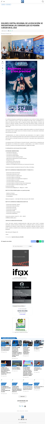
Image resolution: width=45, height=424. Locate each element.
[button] (2, 1)
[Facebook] (18, 419)
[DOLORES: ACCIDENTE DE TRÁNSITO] (39, 343)
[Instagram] (24, 419)
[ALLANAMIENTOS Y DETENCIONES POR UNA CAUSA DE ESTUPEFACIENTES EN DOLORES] (6, 382)
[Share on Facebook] (7, 31)
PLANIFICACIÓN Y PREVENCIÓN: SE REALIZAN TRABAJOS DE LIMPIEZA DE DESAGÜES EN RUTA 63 (17, 389)
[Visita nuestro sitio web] (22, 406)
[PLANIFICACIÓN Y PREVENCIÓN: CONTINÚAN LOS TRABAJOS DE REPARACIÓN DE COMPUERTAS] (28, 343)
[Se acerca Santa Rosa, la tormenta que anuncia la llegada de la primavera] (28, 382)
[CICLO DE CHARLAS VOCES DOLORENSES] (17, 363)
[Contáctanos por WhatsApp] (20, 406)
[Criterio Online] (22, 1)
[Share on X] (8, 31)
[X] (20, 419)
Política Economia (5, 344)
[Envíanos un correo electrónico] (25, 406)
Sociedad (30, 384)
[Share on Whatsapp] (10, 31)
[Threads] (26, 419)
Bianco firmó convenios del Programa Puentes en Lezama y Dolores (5, 349)
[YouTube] (21, 419)
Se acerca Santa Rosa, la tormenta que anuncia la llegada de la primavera (27, 388)
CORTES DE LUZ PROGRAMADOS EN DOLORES (38, 369)
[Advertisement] (22, 13)
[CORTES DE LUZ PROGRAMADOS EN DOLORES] (39, 363)
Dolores (3, 4)
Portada (3, 345)
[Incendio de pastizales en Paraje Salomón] (39, 382)
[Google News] (23, 419)
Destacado (8, 4)
